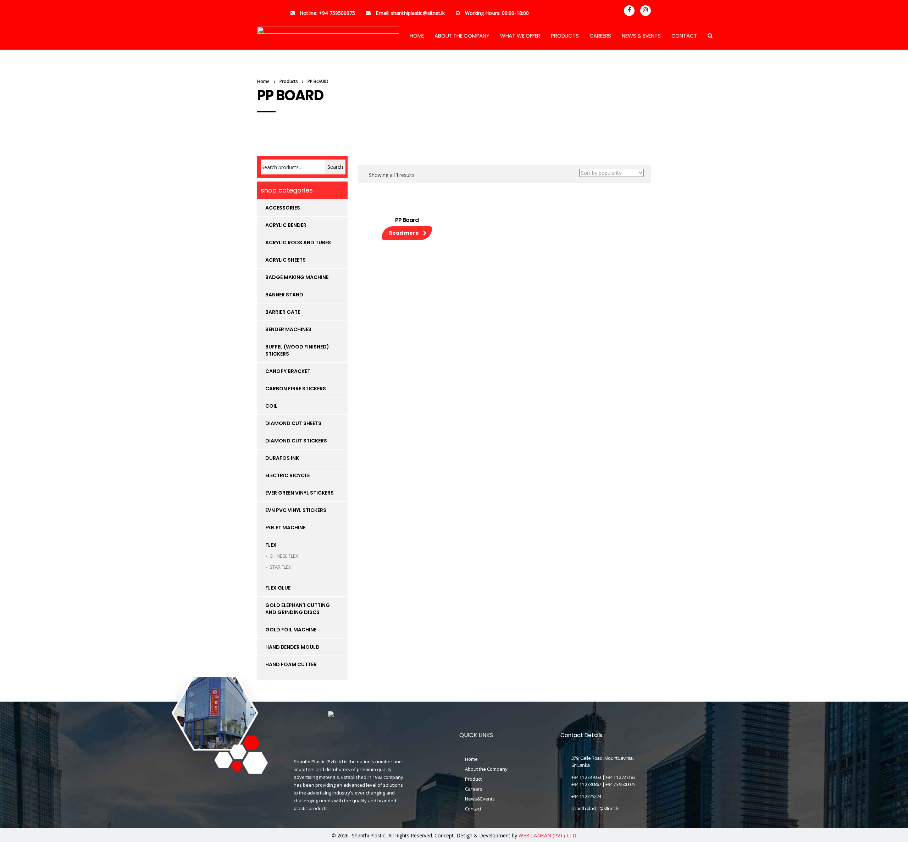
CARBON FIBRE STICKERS (295, 388)
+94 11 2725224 (586, 796)
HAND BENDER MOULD (292, 647)
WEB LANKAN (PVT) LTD (547, 835)
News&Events (480, 799)
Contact (684, 35)
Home (263, 81)
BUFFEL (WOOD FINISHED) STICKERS (297, 350)
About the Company (486, 769)
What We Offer (520, 35)
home (417, 35)
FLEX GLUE (277, 587)
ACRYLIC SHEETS (285, 259)
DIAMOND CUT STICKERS (296, 440)
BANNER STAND (284, 294)
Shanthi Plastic (368, 835)
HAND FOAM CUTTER (291, 664)
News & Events (641, 35)
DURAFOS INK (282, 458)
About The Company (461, 35)
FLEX (271, 544)
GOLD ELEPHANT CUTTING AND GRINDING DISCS (297, 609)
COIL (271, 405)
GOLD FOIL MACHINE (290, 629)
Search (335, 166)
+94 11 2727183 (620, 777)
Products (564, 35)
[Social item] (629, 10)
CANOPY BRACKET (287, 371)
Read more (404, 232)
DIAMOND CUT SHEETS (293, 423)
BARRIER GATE (282, 312)
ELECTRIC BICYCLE (287, 475)
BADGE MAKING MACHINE (296, 277)
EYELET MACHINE (285, 527)
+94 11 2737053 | (588, 777)
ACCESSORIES (282, 207)
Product (473, 779)
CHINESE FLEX (284, 556)
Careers (600, 35)
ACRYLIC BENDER (285, 225)
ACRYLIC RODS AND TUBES (298, 242)
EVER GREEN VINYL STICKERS (299, 492)
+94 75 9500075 (620, 784)
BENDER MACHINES (288, 329)
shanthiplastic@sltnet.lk (595, 808)
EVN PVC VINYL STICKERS (295, 510)
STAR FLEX (280, 567)
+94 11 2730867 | (588, 784)
